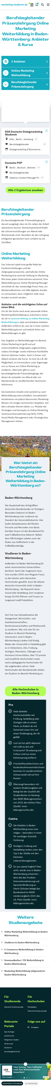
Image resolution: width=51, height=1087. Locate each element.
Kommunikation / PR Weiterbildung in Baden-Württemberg (24, 962)
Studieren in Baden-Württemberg (21, 942)
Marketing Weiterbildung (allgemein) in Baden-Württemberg (24, 973)
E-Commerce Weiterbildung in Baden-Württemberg (24, 951)
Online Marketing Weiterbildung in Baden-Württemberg (26, 933)
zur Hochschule (31, 1083)
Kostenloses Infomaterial (12, 1083)
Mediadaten (32, 1007)
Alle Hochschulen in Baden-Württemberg (25, 691)
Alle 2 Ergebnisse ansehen (25, 190)
